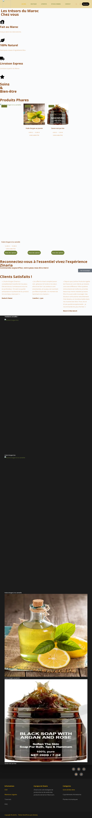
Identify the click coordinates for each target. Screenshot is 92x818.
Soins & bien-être (11, 249)
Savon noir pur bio (57, 128)
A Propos (44, 4)
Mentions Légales (11, 794)
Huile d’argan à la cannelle (10, 242)
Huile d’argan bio (10, 455)
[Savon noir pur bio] (57, 114)
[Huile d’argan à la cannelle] (46, 523)
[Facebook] (73, 769)
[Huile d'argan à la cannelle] (10, 171)
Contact (68, 4)
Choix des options (10, 253)
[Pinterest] (84, 769)
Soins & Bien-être (69, 790)
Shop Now (85, 4)
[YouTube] (76, 774)
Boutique (34, 4)
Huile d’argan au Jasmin (34, 128)
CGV (6, 790)
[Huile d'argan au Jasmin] (34, 114)
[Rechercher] (76, 4)
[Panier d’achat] (80, 4)
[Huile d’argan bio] (46, 386)
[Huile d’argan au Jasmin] (46, 635)
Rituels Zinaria (56, 4)
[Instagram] (78, 769)
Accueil (24, 4)
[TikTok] (81, 774)
